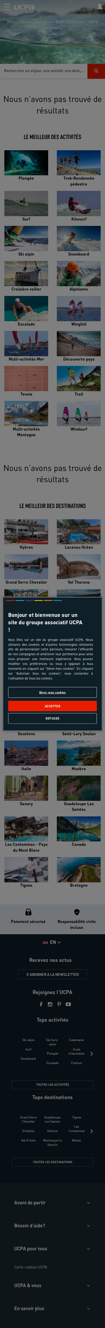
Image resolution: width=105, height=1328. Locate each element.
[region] (52, 664)
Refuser (52, 718)
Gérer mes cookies (52, 692)
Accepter (52, 706)
